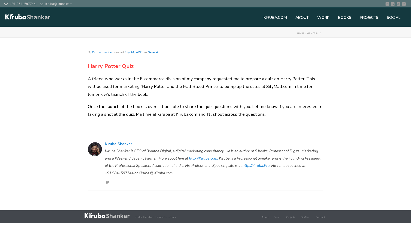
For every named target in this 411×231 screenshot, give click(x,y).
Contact (320, 217)
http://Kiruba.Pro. (256, 165)
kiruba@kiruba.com (58, 4)
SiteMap (305, 217)
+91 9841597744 (23, 4)
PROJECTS (369, 17)
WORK (323, 17)
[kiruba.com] (107, 215)
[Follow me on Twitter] (107, 182)
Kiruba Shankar (102, 52)
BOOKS (344, 17)
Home (301, 33)
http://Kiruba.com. (203, 158)
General (313, 33)
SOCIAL (393, 17)
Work (277, 217)
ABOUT (302, 17)
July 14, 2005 (133, 52)
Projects (291, 217)
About (265, 217)
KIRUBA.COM (275, 17)
